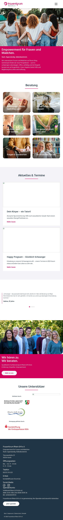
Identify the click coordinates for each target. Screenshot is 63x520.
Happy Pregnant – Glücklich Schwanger (26, 257)
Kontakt (24, 513)
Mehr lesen (11, 222)
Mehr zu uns (9, 373)
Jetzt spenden (11, 504)
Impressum (10, 513)
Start (5, 513)
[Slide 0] (29, 306)
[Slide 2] (32, 306)
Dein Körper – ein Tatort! (19, 211)
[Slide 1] (30, 306)
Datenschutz (17, 513)
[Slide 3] (33, 306)
